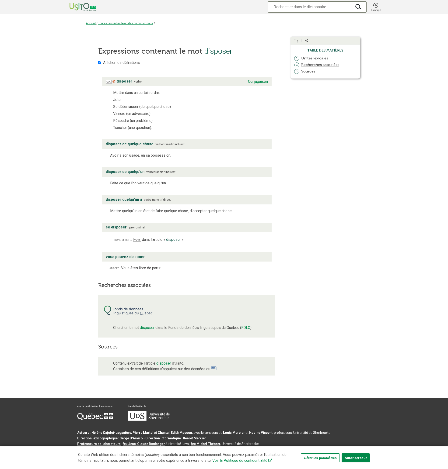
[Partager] (306, 41)
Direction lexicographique (97, 438)
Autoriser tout (356, 458)
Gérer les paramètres (320, 458)
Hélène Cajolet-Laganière (111, 433)
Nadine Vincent (261, 433)
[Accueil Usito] (78, 7)
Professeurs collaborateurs (99, 444)
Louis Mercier (234, 433)
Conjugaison (258, 81)
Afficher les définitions (121, 62)
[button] (375, 7)
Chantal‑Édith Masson (175, 433)
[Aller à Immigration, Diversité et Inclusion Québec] (95, 419)
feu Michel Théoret (205, 444)
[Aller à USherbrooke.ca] (149, 419)
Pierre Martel (143, 433)
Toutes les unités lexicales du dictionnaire (125, 23)
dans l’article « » (159, 239)
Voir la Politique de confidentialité (239, 460)
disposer (147, 327)
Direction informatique (163, 438)
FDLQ (245, 327)
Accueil (91, 23)
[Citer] (296, 41)
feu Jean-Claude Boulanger (144, 444)
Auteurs (83, 433)
